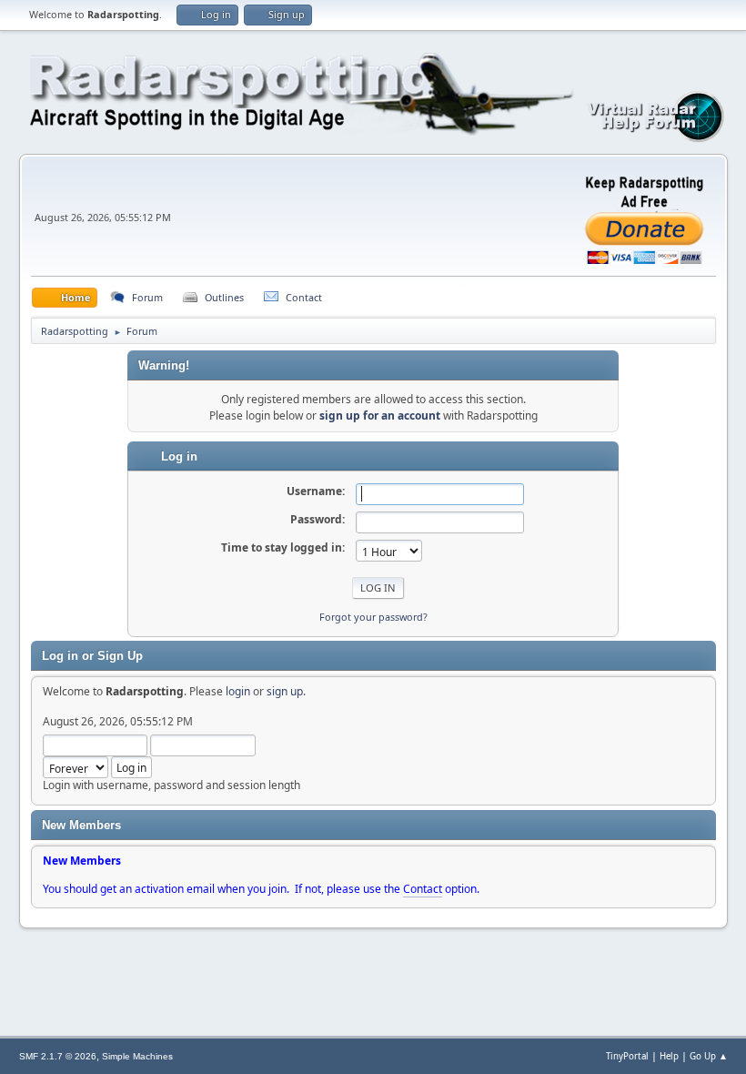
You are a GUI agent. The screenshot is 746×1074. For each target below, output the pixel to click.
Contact (422, 889)
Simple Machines (137, 1056)
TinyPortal (627, 1056)
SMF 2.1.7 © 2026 (57, 1056)
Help (669, 1056)
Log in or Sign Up (92, 656)
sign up (285, 691)
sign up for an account (379, 415)
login (238, 691)
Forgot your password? (373, 616)
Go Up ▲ (709, 1056)
